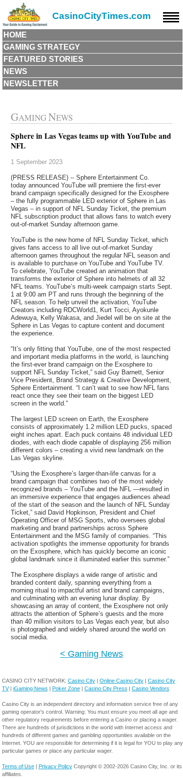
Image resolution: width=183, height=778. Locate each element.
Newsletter (31, 83)
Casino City (81, 681)
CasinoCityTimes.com (101, 16)
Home (15, 35)
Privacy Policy (55, 766)
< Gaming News (91, 653)
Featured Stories (43, 59)
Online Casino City (121, 681)
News (15, 71)
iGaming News (30, 688)
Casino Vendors (150, 688)
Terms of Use (18, 766)
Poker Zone (66, 688)
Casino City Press (105, 688)
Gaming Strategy (41, 47)
